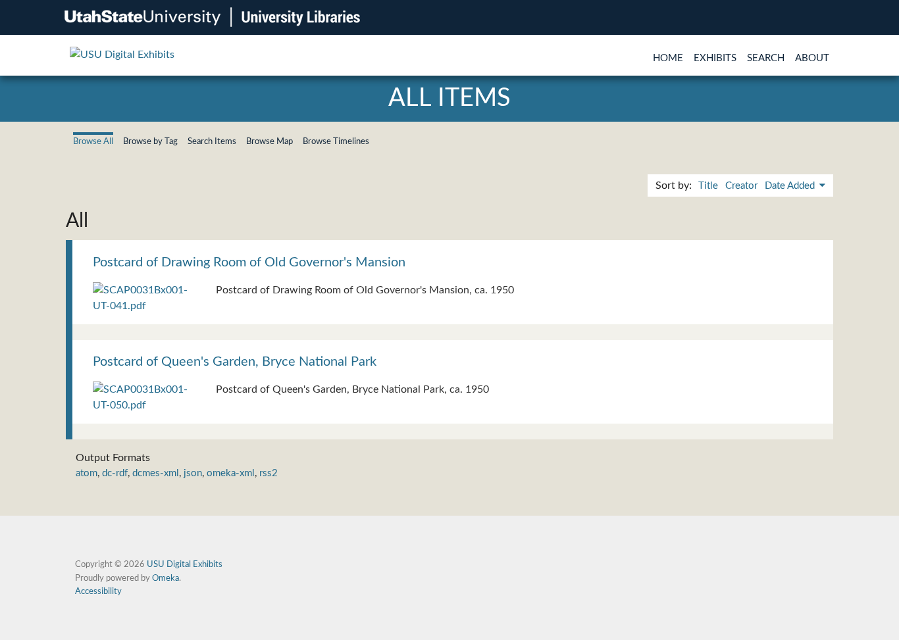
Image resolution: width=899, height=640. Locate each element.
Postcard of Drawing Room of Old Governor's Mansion (249, 262)
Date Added (791, 186)
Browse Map (269, 141)
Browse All (93, 141)
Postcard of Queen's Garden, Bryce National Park (234, 361)
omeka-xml (231, 473)
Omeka (165, 578)
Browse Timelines (336, 141)
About (812, 58)
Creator (741, 186)
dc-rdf (115, 473)
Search (765, 58)
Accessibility (98, 591)
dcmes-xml (155, 473)
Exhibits (715, 58)
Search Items (212, 141)
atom (86, 473)
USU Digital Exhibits (184, 564)
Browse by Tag (150, 141)
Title (708, 186)
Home (668, 58)
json (193, 473)
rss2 (268, 473)
